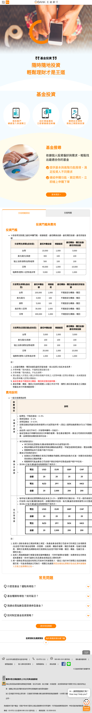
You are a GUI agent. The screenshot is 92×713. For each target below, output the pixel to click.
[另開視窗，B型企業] (4, 680)
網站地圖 (53, 664)
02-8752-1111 (41, 659)
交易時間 (68, 213)
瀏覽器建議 (9, 664)
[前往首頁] (46, 3)
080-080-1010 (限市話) (62, 659)
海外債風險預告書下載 (55, 638)
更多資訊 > (56, 195)
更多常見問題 (46, 626)
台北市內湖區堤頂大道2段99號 (17, 659)
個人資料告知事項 (24, 664)
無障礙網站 (40, 664)
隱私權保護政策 (81, 659)
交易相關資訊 (24, 213)
